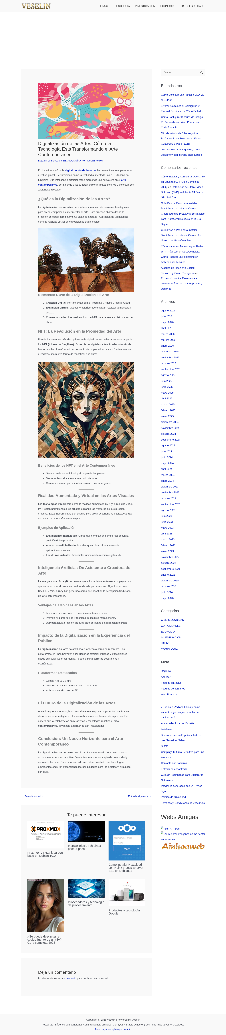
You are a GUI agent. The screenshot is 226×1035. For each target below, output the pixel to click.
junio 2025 (167, 386)
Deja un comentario (49, 160)
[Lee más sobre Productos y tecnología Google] (127, 892)
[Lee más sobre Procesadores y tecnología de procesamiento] (86, 888)
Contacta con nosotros (174, 763)
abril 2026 (166, 328)
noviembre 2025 (170, 357)
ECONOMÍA (167, 6)
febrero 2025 (168, 410)
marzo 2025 (167, 404)
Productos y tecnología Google (124, 912)
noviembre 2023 (170, 492)
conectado (70, 978)
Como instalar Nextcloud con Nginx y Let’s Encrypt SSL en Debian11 (126, 867)
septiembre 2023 (170, 504)
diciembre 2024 (169, 422)
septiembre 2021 (170, 568)
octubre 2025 (168, 363)
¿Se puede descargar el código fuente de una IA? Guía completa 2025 (44, 939)
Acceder (165, 677)
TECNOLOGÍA (121, 6)
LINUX (104, 6)
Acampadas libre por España (177, 723)
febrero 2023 (168, 545)
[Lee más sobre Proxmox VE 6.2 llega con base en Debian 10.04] (45, 834)
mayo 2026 (167, 322)
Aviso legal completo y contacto (113, 1029)
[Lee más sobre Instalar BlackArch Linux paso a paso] (86, 831)
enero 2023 (167, 551)
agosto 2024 (168, 445)
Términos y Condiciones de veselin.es (183, 803)
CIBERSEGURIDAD (191, 6)
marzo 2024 (167, 475)
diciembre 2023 (169, 486)
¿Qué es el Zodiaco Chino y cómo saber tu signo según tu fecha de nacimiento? (180, 712)
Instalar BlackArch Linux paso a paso (84, 847)
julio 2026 (166, 316)
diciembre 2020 (169, 580)
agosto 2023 (168, 510)
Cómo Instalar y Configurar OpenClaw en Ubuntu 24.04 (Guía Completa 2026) (183, 181)
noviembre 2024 (170, 428)
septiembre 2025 (170, 369)
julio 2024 (166, 451)
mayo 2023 (167, 527)
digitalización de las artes (80, 170)
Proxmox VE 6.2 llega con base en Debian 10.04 (45, 854)
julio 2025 (166, 381)
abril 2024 (166, 469)
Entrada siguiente (139, 796)
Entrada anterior (32, 796)
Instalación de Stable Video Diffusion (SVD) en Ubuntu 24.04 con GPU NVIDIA (182, 192)
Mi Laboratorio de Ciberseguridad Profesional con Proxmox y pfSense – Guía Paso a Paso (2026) (182, 138)
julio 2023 (166, 516)
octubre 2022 (168, 562)
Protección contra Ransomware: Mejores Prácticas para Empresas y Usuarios (181, 283)
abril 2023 (166, 533)
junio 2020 (167, 592)
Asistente (166, 729)
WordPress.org (169, 694)
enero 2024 (167, 480)
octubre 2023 (168, 498)
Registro (166, 671)
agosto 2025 (168, 375)
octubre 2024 (168, 433)
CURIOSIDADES (170, 625)
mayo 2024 (167, 463)
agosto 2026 (168, 310)
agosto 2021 (168, 574)
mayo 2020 (167, 598)
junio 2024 (167, 457)
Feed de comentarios (173, 688)
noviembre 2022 (170, 557)
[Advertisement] (113, 35)
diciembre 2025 (169, 351)
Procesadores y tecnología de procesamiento (86, 903)
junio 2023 (167, 521)
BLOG (164, 746)
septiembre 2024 (170, 439)
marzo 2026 (167, 334)
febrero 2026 (168, 339)
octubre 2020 (168, 586)
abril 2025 (166, 398)
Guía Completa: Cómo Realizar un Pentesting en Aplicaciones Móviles (180, 257)
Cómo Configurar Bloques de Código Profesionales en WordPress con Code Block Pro (182, 122)
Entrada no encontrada (174, 769)
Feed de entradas (171, 682)
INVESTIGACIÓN (145, 6)
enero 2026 (167, 345)
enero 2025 (167, 416)
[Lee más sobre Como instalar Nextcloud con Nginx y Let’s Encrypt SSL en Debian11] (127, 840)
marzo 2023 (167, 539)
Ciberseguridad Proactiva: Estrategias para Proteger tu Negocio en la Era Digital (183, 219)
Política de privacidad (173, 797)
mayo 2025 (167, 392)
